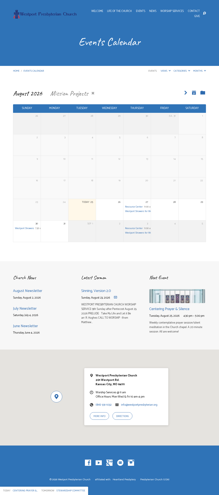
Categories (180, 71)
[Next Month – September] (185, 93)
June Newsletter (25, 326)
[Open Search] (204, 13)
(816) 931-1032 (104, 404)
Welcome (97, 11)
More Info (99, 416)
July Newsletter (25, 309)
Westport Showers (24, 228)
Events (140, 11)
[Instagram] (131, 463)
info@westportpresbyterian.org (139, 404)
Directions (122, 416)
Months (198, 71)
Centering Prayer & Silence (169, 309)
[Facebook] (88, 463)
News (152, 11)
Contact (194, 11)
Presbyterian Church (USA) (154, 480)
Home (16, 71)
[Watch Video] (115, 297)
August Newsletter (27, 291)
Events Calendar (34, 71)
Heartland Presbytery (124, 480)
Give (197, 16)
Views (164, 71)
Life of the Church (119, 11)
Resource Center (134, 207)
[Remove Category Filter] (93, 93)
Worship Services (172, 11)
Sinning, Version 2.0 (96, 291)
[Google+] (109, 463)
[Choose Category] (203, 92)
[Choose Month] (194, 92)
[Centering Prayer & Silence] (177, 300)
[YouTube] (99, 463)
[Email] (120, 463)
